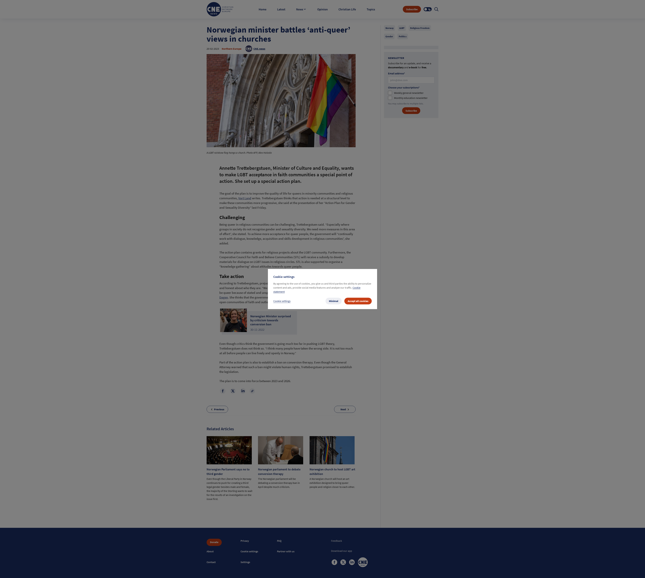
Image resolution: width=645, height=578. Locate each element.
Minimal (333, 301)
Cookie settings (282, 301)
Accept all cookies (358, 301)
